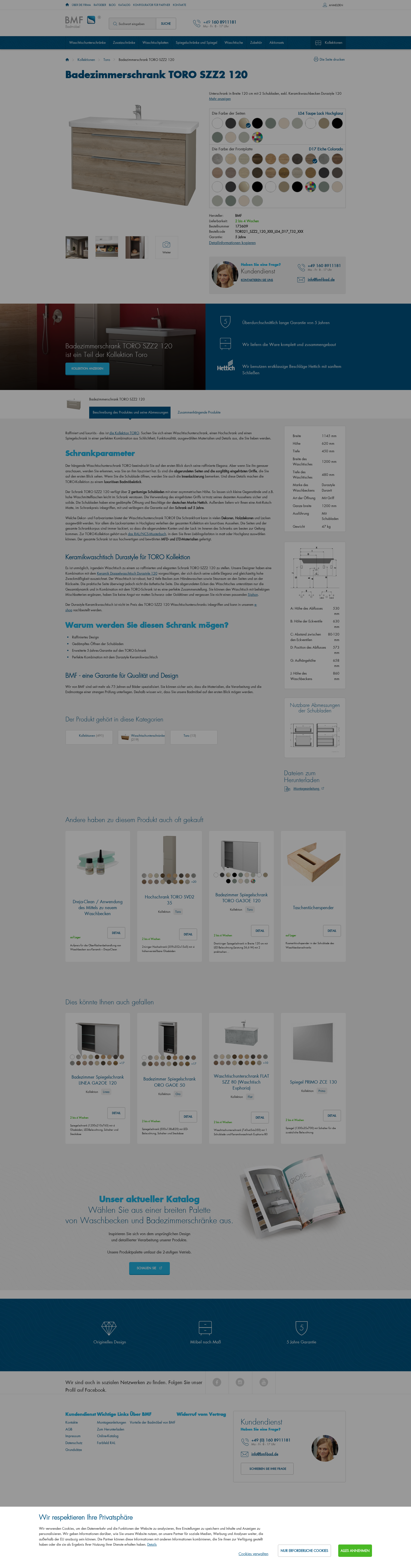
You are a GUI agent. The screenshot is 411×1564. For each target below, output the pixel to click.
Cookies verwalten (253, 1553)
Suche (166, 23)
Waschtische (234, 42)
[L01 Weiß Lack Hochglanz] (217, 123)
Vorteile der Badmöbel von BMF (153, 1422)
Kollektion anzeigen (87, 368)
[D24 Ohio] (244, 172)
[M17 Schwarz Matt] (297, 186)
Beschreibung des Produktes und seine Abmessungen (130, 412)
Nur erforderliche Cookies (304, 1550)
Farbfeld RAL (106, 1443)
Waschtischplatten (155, 42)
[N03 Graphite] (323, 172)
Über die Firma (81, 5)
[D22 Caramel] (217, 172)
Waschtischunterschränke (87, 42)
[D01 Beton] (217, 159)
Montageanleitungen (111, 1422)
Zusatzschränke (124, 42)
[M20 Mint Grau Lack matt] (244, 137)
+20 (193, 881)
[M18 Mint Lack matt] (217, 137)
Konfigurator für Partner (151, 5)
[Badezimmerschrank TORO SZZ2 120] (76, 247)
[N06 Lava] (337, 172)
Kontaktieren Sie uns (257, 280)
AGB (68, 1429)
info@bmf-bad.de (321, 279)
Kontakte (179, 5)
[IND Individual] (257, 137)
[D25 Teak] (257, 172)
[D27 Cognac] (284, 172)
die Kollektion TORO (124, 433)
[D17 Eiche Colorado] (310, 159)
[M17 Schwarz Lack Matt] (337, 123)
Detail (116, 933)
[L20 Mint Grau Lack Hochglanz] (297, 123)
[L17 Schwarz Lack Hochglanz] (257, 123)
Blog (112, 5)
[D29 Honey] (310, 172)
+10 (265, 1063)
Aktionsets (276, 42)
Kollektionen (333, 42)
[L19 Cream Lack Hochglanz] (284, 123)
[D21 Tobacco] (337, 159)
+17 (121, 1063)
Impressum (73, 1436)
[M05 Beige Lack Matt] (323, 123)
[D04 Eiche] (230, 159)
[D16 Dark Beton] (297, 159)
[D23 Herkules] (230, 172)
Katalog (124, 5)
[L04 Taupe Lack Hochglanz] (244, 123)
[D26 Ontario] (270, 172)
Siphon (253, 594)
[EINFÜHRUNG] (67, 5)
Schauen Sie (147, 1268)
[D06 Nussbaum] (257, 159)
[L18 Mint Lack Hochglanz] (270, 123)
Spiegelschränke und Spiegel (196, 42)
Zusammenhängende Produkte (199, 412)
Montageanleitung (307, 788)
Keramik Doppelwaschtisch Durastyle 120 (127, 573)
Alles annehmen (355, 1550)
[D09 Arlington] (270, 159)
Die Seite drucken (332, 59)
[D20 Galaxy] (323, 159)
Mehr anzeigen (220, 98)
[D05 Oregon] (244, 159)
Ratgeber (100, 5)
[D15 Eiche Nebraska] (284, 159)
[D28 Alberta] (297, 172)
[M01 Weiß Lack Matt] (310, 123)
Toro (106, 59)
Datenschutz (73, 1443)
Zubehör (256, 42)
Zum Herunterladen (110, 1429)
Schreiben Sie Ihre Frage (268, 1468)
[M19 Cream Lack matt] (230, 137)
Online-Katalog (107, 1436)
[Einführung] (67, 59)
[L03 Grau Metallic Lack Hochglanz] (230, 123)
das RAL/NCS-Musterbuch (147, 534)
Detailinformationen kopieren (232, 242)
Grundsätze (73, 1449)
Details (152, 1544)
